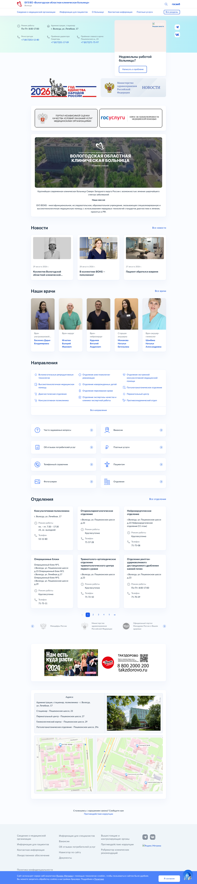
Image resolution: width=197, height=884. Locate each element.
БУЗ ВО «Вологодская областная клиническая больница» (57, 2)
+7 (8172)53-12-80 (30, 40)
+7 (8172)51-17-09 (60, 42)
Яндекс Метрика (64, 876)
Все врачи (160, 291)
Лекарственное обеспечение (33, 855)
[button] (166, 4)
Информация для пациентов (74, 12)
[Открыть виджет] (188, 875)
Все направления (98, 410)
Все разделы (172, 12)
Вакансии (64, 841)
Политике (99, 879)
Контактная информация (120, 12)
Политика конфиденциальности (35, 870)
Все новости (159, 228)
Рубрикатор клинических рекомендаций (115, 851)
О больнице (98, 12)
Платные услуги (145, 12)
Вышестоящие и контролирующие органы (115, 837)
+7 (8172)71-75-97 (90, 42)
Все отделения (157, 499)
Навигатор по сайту (70, 852)
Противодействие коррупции (98, 814)
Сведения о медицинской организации (36, 12)
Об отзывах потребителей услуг (77, 847)
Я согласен (169, 879)
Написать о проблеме (133, 69)
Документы (65, 858)
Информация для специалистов (77, 836)
